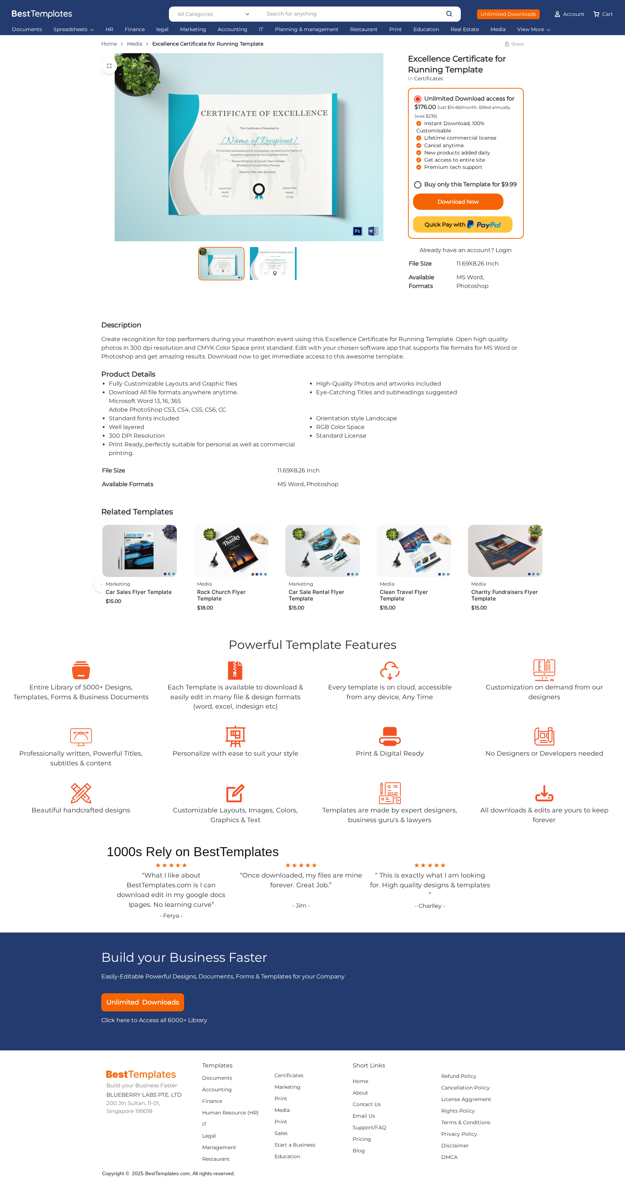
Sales (281, 1133)
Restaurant (364, 29)
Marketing (193, 29)
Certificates (428, 78)
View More (530, 29)
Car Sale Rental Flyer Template (316, 595)
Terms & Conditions (465, 1123)
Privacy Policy (459, 1134)
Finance (135, 29)
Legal (209, 1136)
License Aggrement (466, 1099)
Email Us (364, 1116)
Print (395, 29)
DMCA (449, 1157)
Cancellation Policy (465, 1088)
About (360, 1093)
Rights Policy (458, 1111)
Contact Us (367, 1104)
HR (109, 29)
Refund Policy (458, 1076)
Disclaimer (455, 1146)
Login (504, 250)
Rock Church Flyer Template (221, 595)
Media (498, 29)
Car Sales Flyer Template (139, 592)
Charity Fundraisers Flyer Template (504, 595)
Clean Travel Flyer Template (404, 595)
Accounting (232, 29)
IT (261, 29)
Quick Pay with (446, 224)
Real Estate (465, 29)
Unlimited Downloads (508, 14)
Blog (359, 1151)
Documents (27, 29)
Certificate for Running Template (405, 339)
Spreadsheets (71, 29)
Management (219, 1147)
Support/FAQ (369, 1128)
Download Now (458, 201)
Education (426, 29)
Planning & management (307, 29)
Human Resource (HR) (230, 1113)
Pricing (362, 1139)
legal (162, 29)
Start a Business (295, 1145)
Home (109, 44)
